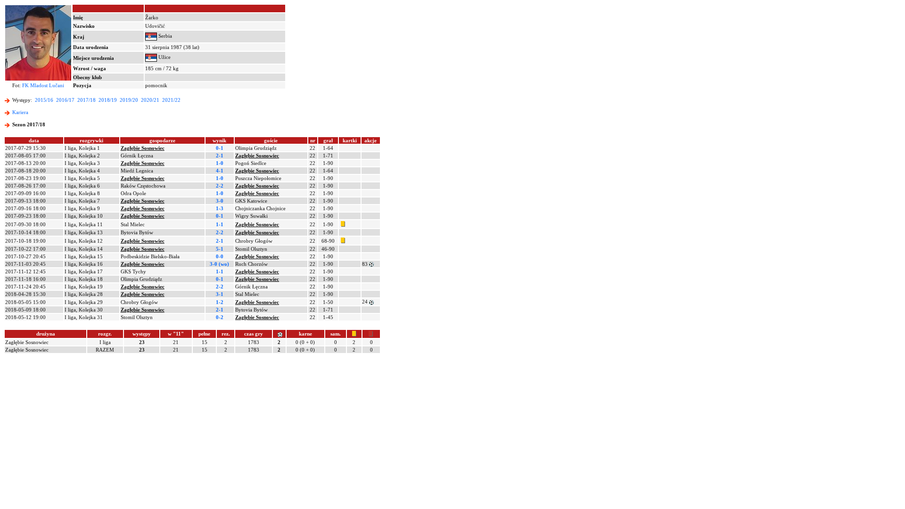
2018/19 (108, 100)
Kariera (20, 112)
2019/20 (129, 100)
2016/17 (65, 100)
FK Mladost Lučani (43, 85)
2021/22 (171, 100)
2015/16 (44, 100)
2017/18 (86, 100)
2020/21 (150, 100)
